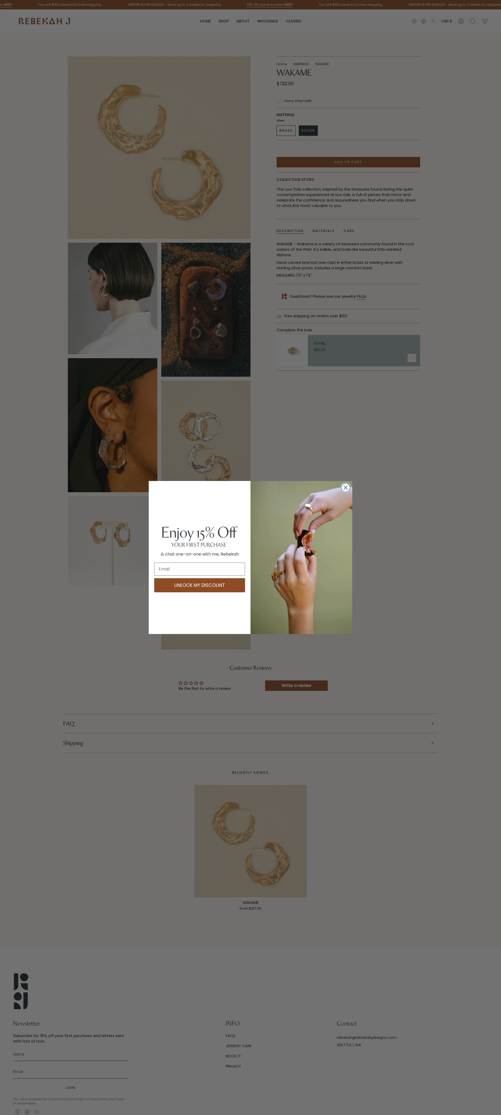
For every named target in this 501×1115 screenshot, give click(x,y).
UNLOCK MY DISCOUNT (199, 585)
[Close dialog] (345, 487)
